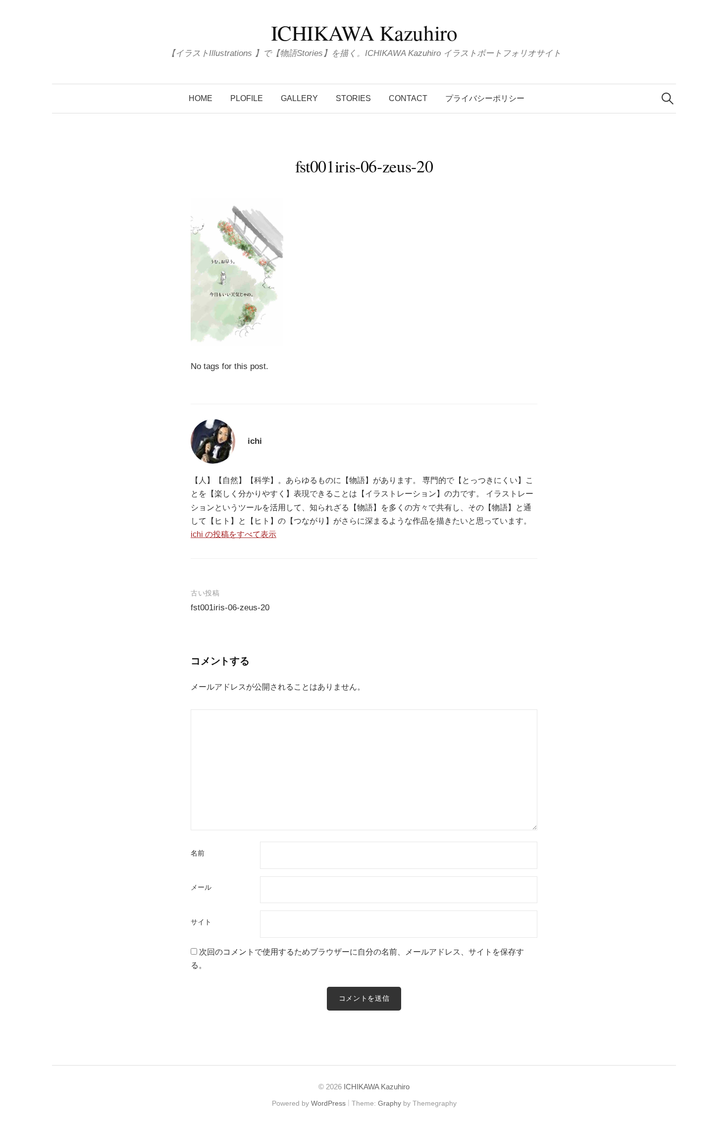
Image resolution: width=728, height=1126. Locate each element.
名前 (198, 853)
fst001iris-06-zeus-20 (230, 607)
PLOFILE (246, 98)
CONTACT (408, 98)
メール (201, 887)
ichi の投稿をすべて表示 (233, 534)
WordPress (328, 1103)
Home (200, 98)
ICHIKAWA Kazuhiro (364, 32)
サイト (201, 922)
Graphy (389, 1103)
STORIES (353, 98)
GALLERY (299, 98)
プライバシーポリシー (484, 98)
